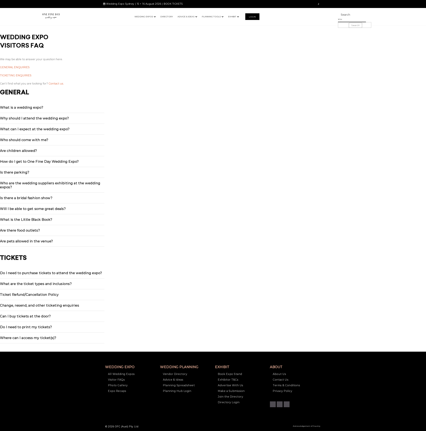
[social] (303, 4)
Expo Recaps (117, 391)
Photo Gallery (118, 385)
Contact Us (280, 379)
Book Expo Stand (230, 374)
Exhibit (232, 16)
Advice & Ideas (186, 16)
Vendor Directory (175, 374)
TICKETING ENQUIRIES (15, 75)
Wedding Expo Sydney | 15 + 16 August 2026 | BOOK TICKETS (144, 3)
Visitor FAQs (116, 379)
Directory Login (229, 402)
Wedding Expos (143, 16)
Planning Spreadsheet (179, 385)
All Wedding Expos (121, 374)
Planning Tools (211, 16)
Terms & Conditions (286, 385)
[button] (252, 16)
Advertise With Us (230, 385)
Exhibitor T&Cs (228, 379)
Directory (166, 16)
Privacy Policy (282, 391)
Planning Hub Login (177, 391)
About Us (279, 374)
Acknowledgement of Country (306, 426)
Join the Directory (230, 396)
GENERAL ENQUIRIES (15, 67)
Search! (355, 25)
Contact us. (56, 83)
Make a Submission (231, 391)
